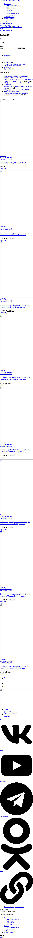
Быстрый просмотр (6, 157)
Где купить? (11, 9)
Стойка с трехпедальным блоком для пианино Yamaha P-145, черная (15, 595)
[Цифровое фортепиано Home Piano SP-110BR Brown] (18, 84)
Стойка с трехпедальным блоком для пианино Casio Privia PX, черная (15, 378)
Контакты (10, 10)
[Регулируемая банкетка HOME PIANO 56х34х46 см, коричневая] (18, 91)
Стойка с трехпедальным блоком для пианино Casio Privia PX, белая (15, 306)
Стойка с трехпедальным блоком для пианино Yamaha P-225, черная (15, 523)
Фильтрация (21, 48)
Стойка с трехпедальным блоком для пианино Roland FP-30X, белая (15, 667)
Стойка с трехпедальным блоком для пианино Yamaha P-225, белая (15, 451)
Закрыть (2, 39)
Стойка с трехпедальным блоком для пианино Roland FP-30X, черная (15, 234)
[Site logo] (5, 1)
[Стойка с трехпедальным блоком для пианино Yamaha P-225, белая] (18, 77)
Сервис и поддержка (13, 5)
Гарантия (10, 7)
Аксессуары (11, 15)
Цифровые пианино (13, 13)
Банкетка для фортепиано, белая (13, 163)
